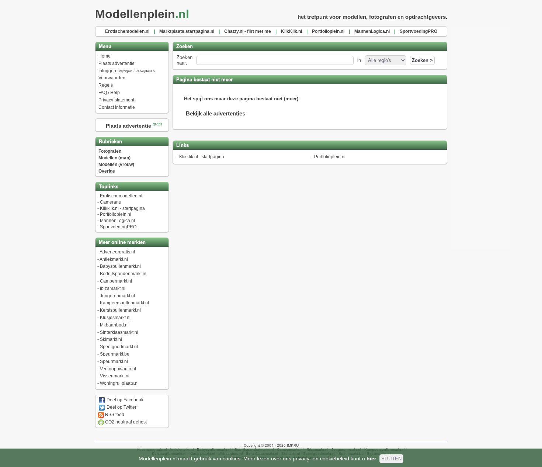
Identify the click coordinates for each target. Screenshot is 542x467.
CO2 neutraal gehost (125, 422)
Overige (106, 171)
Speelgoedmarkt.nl (119, 346)
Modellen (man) (114, 157)
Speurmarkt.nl (114, 361)
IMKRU (293, 445)
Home (104, 56)
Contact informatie (116, 107)
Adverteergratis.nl (117, 252)
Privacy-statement (116, 100)
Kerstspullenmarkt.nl (120, 310)
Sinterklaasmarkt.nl (119, 332)
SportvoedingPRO (118, 226)
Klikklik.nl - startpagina (122, 208)
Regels (105, 85)
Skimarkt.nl (111, 339)
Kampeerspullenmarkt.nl (124, 302)
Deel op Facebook (124, 399)
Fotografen (109, 151)
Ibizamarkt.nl (112, 288)
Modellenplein (142, 14)
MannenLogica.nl (117, 220)
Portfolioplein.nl (115, 214)
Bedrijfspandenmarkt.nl (123, 273)
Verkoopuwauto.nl (118, 368)
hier (371, 458)
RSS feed (114, 414)
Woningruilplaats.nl (119, 383)
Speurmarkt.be (114, 354)
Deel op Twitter (120, 407)
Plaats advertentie (116, 63)
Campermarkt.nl (116, 281)
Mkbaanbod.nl (114, 325)
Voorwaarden (111, 77)
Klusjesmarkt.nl (115, 317)
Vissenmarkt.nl (114, 375)
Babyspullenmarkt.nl (120, 266)
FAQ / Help (109, 92)
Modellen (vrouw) (116, 164)
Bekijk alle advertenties (215, 113)
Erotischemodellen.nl (121, 195)
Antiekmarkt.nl (114, 259)
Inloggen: (126, 70)
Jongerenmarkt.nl (117, 295)
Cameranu (110, 202)
